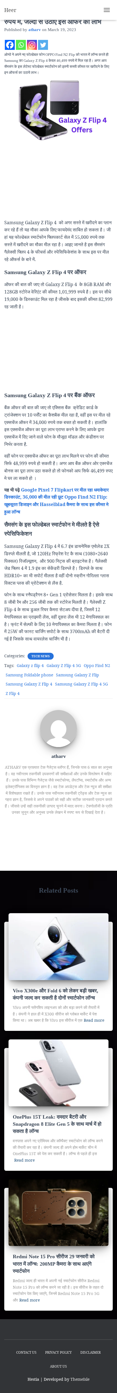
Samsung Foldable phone (29, 675)
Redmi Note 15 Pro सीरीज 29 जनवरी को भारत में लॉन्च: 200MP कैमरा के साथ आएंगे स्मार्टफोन (54, 1264)
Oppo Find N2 (97, 665)
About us (58, 1366)
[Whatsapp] (21, 45)
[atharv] (58, 728)
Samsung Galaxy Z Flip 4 (29, 684)
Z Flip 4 (13, 693)
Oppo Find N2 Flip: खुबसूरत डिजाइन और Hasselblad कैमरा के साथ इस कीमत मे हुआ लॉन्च (56, 504)
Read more (94, 1020)
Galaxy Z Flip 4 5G (64, 665)
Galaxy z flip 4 (30, 665)
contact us (26, 1352)
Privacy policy (58, 1352)
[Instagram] (32, 45)
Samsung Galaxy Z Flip (77, 675)
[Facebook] (10, 45)
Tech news (41, 656)
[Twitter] (43, 45)
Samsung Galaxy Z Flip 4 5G (81, 684)
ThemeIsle (79, 1379)
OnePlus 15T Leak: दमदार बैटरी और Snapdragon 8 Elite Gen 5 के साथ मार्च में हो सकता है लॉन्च (57, 1124)
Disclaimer (90, 1352)
